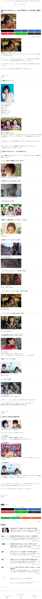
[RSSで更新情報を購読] (31, 518)
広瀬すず (7, 504)
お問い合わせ (34, 595)
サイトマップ (21, 595)
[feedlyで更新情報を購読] (11, 518)
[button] (34, 33)
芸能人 (3, 504)
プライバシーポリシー (7, 595)
